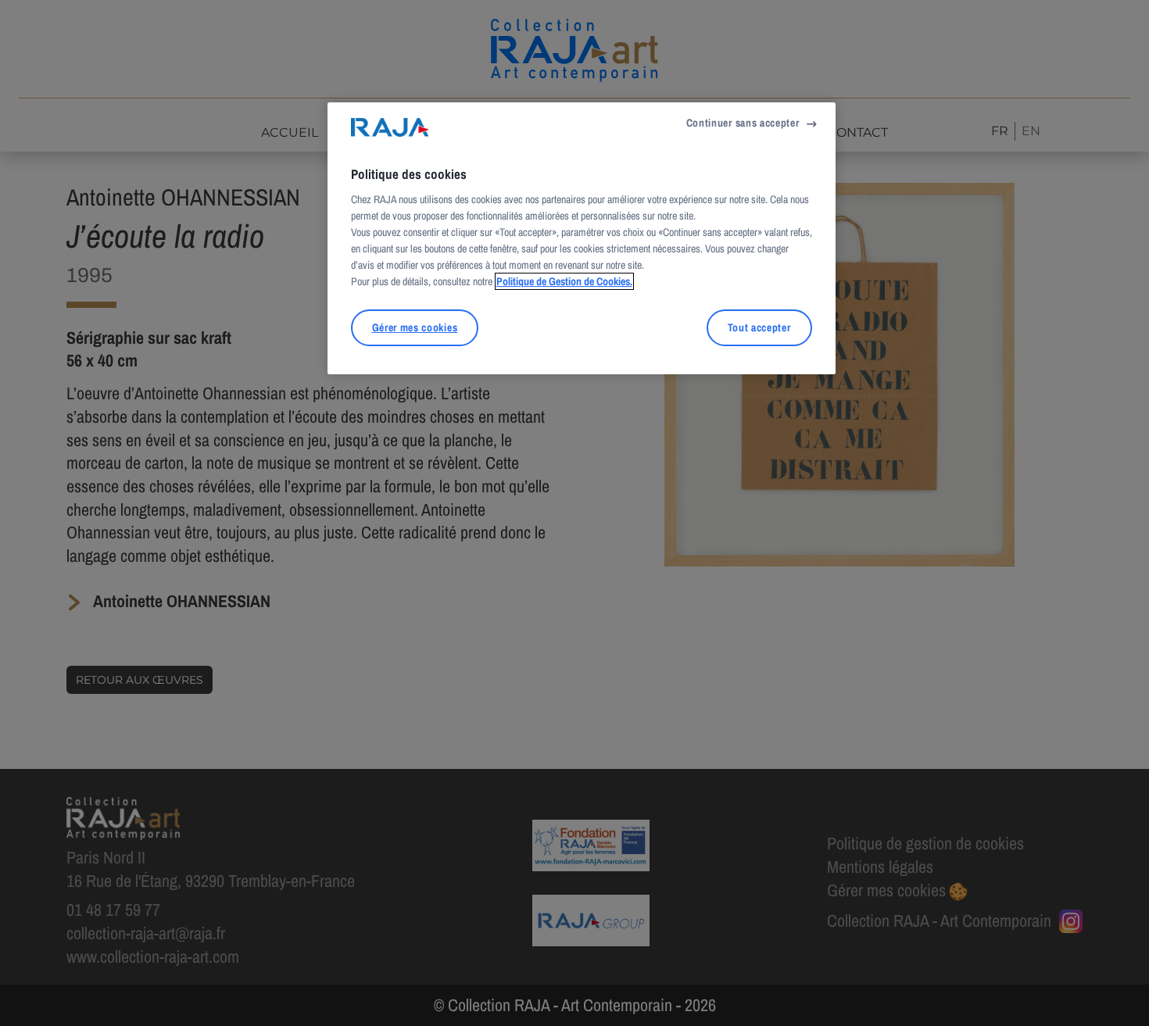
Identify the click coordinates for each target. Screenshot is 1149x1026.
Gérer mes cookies (415, 327)
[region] (582, 238)
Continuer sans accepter (743, 123)
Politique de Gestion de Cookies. (564, 281)
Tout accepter (759, 327)
